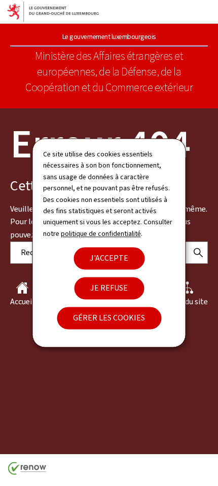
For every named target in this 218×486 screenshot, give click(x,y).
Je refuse (109, 288)
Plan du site (187, 301)
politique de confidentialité (101, 233)
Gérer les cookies (109, 318)
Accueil (22, 301)
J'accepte (109, 258)
